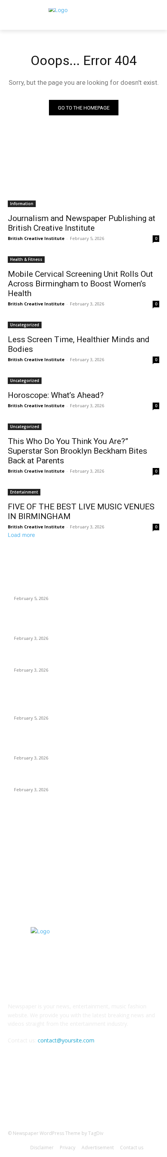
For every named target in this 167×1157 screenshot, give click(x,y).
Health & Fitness (26, 259)
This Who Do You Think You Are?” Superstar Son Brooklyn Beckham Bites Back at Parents (77, 451)
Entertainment (24, 492)
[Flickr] (83, 1094)
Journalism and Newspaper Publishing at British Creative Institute (81, 223)
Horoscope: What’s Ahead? (57, 395)
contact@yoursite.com (66, 1040)
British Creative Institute (36, 238)
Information (21, 203)
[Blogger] (45, 1094)
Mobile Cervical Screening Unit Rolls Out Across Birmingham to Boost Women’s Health (80, 283)
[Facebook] (64, 1094)
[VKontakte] (121, 1094)
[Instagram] (102, 1094)
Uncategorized (24, 324)
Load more (21, 534)
